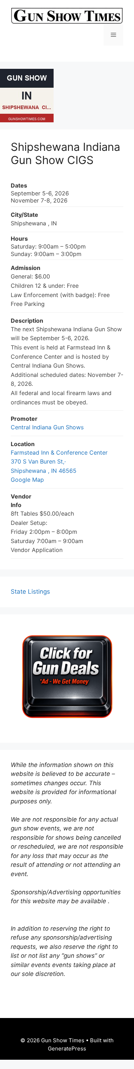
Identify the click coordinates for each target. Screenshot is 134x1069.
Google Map (27, 479)
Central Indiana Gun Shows (47, 427)
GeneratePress (67, 1048)
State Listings (30, 591)
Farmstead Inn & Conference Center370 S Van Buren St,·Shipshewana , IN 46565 (59, 461)
